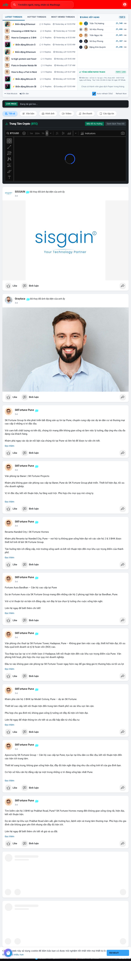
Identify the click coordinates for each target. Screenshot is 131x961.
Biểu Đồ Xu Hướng (94, 124)
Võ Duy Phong (96, 41)
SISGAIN (20, 191)
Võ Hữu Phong (96, 29)
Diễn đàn (25, 93)
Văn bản (30, 113)
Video (68, 113)
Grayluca (20, 298)
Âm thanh (87, 113)
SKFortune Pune (24, 410)
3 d (16, 196)
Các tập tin (108, 113)
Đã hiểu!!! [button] (114, 953)
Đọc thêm (9, 446)
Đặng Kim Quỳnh (97, 47)
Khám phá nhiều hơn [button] (13, 954)
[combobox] (42, 4)
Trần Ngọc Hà (95, 35)
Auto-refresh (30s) (105, 93)
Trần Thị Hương (96, 23)
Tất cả (11, 113)
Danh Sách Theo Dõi (115, 124)
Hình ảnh (49, 113)
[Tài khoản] (125, 4)
